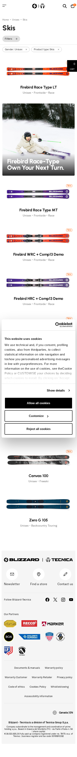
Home (5, 19)
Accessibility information (38, 696)
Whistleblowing (60, 686)
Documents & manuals (27, 667)
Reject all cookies (38, 428)
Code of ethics (16, 686)
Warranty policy (54, 667)
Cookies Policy (38, 686)
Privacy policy (64, 677)
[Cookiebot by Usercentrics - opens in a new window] (55, 324)
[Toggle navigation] (4, 6)
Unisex (16, 19)
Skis (25, 19)
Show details (56, 390)
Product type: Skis (44, 49)
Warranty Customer (16, 677)
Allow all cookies (38, 403)
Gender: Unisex (13, 49)
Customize (36, 416)
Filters (8, 38)
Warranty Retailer (42, 677)
